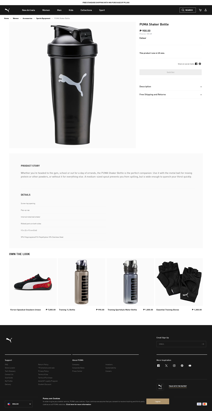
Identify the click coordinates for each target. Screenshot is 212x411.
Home (6, 18)
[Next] (199, 287)
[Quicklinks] (205, 10)
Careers (109, 371)
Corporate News (78, 368)
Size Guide (9, 378)
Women (16, 18)
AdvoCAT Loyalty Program (48, 381)
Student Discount (44, 384)
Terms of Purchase (45, 378)
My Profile (8, 381)
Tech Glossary (10, 371)
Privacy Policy (43, 371)
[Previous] (13, 287)
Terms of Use (43, 374)
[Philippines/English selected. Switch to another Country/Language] (18, 404)
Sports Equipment (43, 18)
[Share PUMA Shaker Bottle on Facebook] (196, 64)
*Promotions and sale (46, 368)
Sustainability (111, 368)
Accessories (27, 18)
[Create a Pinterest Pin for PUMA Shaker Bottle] (200, 64)
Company (75, 364)
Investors (109, 364)
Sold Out (170, 72)
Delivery (8, 384)
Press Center (77, 371)
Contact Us (9, 374)
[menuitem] (28, 10)
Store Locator (10, 368)
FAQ (6, 364)
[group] (33, 286)
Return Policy (43, 364)
